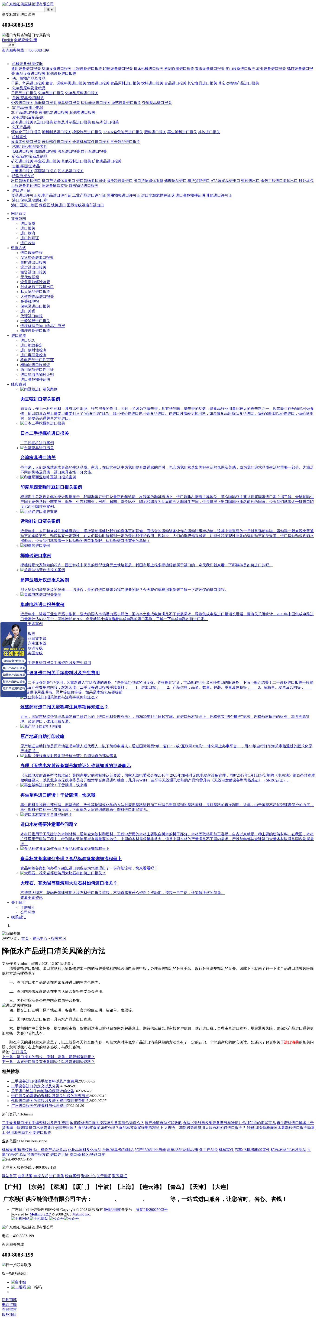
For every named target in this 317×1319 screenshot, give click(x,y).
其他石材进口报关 (76, 161)
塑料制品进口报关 (56, 132)
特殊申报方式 (23, 176)
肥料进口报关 (155, 132)
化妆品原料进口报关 (81, 93)
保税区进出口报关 (35, 306)
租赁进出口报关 (33, 272)
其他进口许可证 (219, 195)
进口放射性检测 (33, 350)
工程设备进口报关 (87, 69)
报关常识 (58, 938)
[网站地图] (112, 1210)
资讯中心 (39, 938)
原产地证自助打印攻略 (163, 1123)
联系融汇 (18, 917)
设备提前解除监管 (35, 282)
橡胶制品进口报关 (87, 132)
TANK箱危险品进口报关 (123, 132)
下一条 (48, 1062)
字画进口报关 (45, 171)
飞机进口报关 (22, 151)
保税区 (45, 205)
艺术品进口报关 (71, 171)
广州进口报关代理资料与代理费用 (39, 1106)
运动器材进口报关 (95, 103)
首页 (25, 938)
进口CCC (28, 340)
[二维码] (19, 1287)
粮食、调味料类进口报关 (65, 83)
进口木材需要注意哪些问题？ (53, 1128)
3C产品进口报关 (24, 112)
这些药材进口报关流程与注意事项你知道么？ (107, 1123)
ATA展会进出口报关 (37, 257)
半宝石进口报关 (47, 161)
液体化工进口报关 (26, 132)
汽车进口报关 (69, 151)
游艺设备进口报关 (126, 103)
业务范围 (18, 218)
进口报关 (27, 228)
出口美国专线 (31, 653)
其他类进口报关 (82, 112)
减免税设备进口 (120, 181)
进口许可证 (21, 190)
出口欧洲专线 (31, 648)
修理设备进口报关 (35, 331)
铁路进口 (58, 205)
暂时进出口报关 (33, 262)
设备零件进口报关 (26, 142)
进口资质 (27, 223)
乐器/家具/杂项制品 (28, 98)
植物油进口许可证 (35, 365)
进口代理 (159, 1199)
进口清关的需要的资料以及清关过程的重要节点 (50, 1096)
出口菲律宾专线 (33, 638)
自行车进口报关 (94, 151)
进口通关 (9, 55)
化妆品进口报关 (51, 93)
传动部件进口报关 (56, 142)
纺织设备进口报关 (56, 69)
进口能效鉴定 (31, 345)
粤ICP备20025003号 (152, 1210)
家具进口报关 (69, 103)
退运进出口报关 (33, 267)
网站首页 (18, 214)
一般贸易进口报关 (35, 321)
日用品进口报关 (24, 93)
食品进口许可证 (24, 195)
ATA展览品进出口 (225, 181)
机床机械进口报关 (148, 69)
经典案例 (18, 384)
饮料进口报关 (152, 83)
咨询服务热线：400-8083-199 (25, 50)
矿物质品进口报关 (107, 161)
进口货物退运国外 (91, 181)
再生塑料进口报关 (182, 132)
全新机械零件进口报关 (91, 142)
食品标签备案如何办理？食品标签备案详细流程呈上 (120, 1128)
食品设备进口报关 (30, 73)
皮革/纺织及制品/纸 (28, 117)
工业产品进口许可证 (89, 195)
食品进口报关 (175, 83)
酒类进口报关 (98, 83)
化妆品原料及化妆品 (28, 88)
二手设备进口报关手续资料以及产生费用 (44, 1081)
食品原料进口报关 (125, 83)
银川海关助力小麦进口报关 (28, 1132)
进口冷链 (27, 243)
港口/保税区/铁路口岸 (29, 200)
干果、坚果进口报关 (28, 83)
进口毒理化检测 (33, 355)
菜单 (11, 45)
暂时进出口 (250, 181)
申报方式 (18, 248)
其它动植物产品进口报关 (238, 83)
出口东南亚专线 (33, 643)
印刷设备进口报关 (118, 69)
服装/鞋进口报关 (105, 122)
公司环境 (27, 912)
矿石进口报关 (22, 161)
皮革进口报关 (22, 122)
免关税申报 (29, 301)
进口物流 (27, 233)
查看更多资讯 (31, 898)
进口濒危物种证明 (190, 195)
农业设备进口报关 (271, 69)
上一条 (48, 1057)
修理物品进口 (175, 181)
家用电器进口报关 (53, 112)
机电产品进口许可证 (54, 195)
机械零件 (19, 137)
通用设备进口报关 (26, 69)
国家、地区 (28, 205)
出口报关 (27, 633)
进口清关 (19, 1052)
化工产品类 (21, 127)
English (7, 40)
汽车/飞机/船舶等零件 (29, 147)
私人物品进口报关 (35, 292)
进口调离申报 (31, 253)
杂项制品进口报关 (157, 103)
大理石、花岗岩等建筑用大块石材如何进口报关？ (205, 1128)
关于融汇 (18, 902)
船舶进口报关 (45, 151)
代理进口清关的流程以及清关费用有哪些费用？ (50, 1101)
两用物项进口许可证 (123, 195)
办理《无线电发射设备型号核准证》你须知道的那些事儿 (229, 1123)
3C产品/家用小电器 (27, 108)
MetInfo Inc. (81, 1214)
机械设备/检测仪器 (27, 64)
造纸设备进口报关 (210, 69)
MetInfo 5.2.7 (40, 1214)
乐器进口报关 (45, 103)
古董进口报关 (22, 171)
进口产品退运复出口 (58, 181)
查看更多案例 (31, 624)
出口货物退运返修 (148, 181)
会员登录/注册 (25, 40)
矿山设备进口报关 (240, 69)
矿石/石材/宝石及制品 (29, 156)
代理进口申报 (31, 316)
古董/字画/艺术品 (26, 166)
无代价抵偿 (29, 277)
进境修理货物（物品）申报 (42, 326)
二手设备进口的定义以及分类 (35, 1086)
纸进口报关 (43, 122)
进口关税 (27, 311)
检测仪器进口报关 (179, 69)
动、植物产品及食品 (28, 78)
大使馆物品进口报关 (37, 296)
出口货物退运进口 (26, 181)
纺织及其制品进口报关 (72, 122)
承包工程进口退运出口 (279, 181)
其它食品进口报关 (202, 83)
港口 (15, 205)
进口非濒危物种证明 (158, 195)
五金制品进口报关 (125, 142)
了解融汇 (27, 907)
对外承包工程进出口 (37, 287)
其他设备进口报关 (61, 73)
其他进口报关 (209, 132)
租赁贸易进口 (199, 181)
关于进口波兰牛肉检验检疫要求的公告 (42, 1091)
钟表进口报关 (22, 103)
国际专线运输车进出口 (85, 205)
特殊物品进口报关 (83, 186)
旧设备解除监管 (55, 186)
